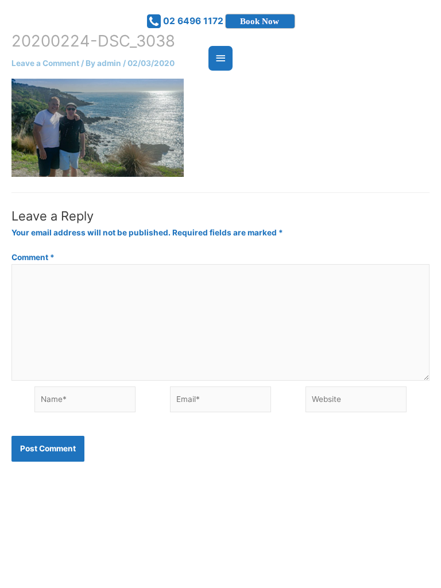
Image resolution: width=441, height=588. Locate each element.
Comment (33, 257)
